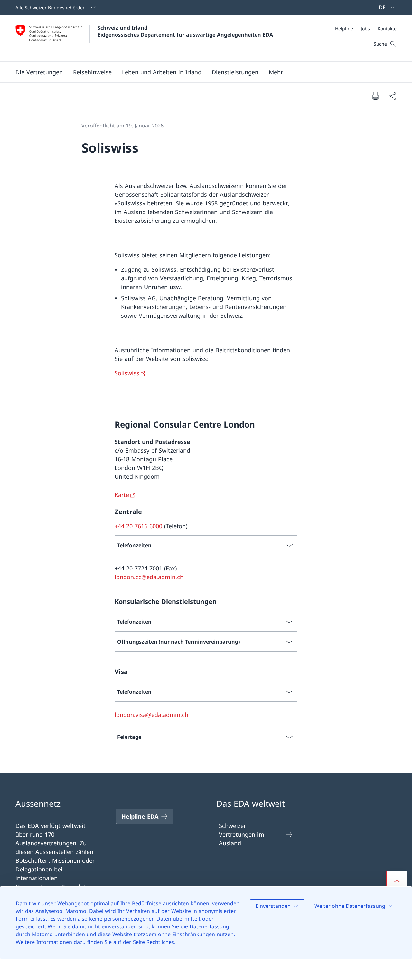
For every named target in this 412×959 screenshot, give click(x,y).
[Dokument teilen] (392, 96)
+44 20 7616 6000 (138, 526)
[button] (39, 72)
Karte (122, 495)
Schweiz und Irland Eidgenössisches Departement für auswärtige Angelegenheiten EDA (185, 31)
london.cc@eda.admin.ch (149, 577)
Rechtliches (160, 941)
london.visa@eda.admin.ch (151, 715)
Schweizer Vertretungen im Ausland (241, 834)
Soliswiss (127, 373)
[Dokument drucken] (375, 95)
